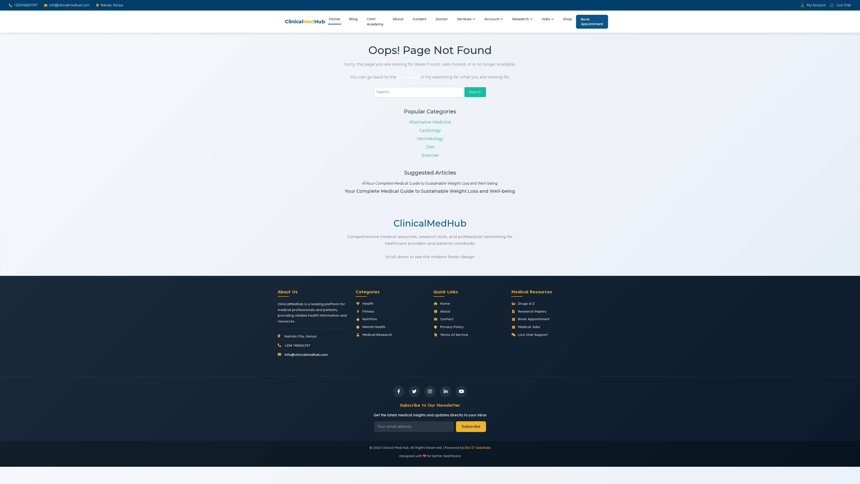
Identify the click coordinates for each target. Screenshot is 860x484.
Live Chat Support (533, 335)
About (398, 19)
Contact (419, 19)
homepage (409, 77)
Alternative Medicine (430, 122)
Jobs (546, 19)
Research (520, 19)
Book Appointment (592, 21)
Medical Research (377, 335)
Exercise (430, 155)
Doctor (442, 19)
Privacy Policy (452, 327)
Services (464, 19)
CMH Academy (375, 21)
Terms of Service (454, 335)
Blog (353, 19)
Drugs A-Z (526, 303)
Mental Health (373, 327)
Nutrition (369, 319)
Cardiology (430, 130)
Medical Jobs (529, 327)
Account (491, 19)
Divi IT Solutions (477, 448)
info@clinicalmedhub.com (69, 5)
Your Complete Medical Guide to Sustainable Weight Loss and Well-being (430, 191)
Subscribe (471, 426)
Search (475, 92)
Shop (567, 19)
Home (334, 19)
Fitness (368, 311)
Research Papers (532, 311)
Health (367, 303)
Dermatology (430, 138)
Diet (430, 147)
